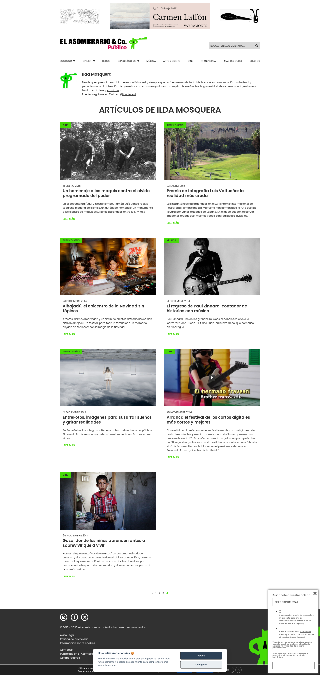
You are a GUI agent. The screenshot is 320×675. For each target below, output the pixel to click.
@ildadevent (128, 94)
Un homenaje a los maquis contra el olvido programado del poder (106, 193)
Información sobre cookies (77, 643)
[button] (103, 43)
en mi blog (113, 90)
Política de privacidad (74, 639)
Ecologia (66, 61)
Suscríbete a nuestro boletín (291, 595)
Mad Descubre (233, 61)
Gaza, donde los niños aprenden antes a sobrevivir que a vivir (104, 543)
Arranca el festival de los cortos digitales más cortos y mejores (208, 420)
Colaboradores (70, 658)
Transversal (208, 61)
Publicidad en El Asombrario (78, 654)
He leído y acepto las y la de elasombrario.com (296, 634)
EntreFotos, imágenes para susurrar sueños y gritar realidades (107, 420)
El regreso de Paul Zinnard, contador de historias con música (207, 308)
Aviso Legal (67, 635)
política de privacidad (300, 634)
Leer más (69, 219)
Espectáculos (127, 61)
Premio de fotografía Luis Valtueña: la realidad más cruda (205, 193)
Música (151, 61)
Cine (190, 61)
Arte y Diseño (171, 61)
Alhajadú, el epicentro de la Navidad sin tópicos (103, 308)
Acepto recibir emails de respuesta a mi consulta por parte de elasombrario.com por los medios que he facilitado (296, 619)
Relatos (255, 61)
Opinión (87, 61)
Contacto (66, 650)
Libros (106, 61)
